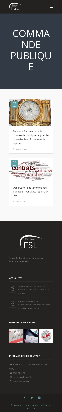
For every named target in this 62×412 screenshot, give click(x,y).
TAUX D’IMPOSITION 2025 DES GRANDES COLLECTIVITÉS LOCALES (33, 288)
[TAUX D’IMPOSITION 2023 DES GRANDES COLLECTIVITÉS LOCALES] (31, 336)
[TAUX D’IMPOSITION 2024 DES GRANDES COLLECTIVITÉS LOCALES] (16, 336)
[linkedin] (39, 397)
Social (36, 308)
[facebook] (24, 397)
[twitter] (32, 397)
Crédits (31, 408)
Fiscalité (21, 293)
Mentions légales (41, 405)
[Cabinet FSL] (15, 7)
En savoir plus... (20, 149)
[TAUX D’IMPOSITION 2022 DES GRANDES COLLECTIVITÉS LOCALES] (46, 336)
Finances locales (25, 308)
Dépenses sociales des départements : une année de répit (34, 303)
